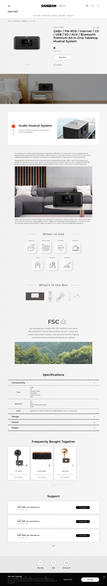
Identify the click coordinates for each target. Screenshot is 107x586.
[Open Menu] (9, 6)
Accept (90, 580)
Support (70, 16)
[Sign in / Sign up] (98, 6)
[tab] (53, 382)
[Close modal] (104, 577)
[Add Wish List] (94, 27)
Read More (68, 580)
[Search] (92, 6)
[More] (53, 545)
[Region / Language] (87, 6)
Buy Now (62, 57)
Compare (59, 65)
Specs (54, 16)
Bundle (62, 16)
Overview (37, 16)
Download (83, 507)
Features (47, 16)
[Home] (53, 6)
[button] (22, 65)
